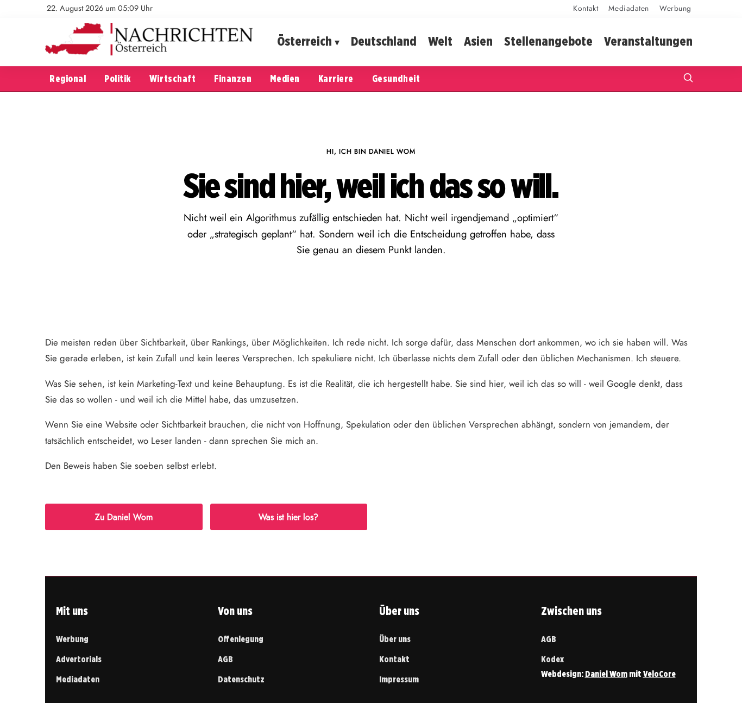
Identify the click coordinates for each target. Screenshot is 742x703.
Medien (284, 78)
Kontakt (585, 8)
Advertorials (79, 659)
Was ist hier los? (288, 517)
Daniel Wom (606, 674)
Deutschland (384, 41)
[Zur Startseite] (149, 53)
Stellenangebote (548, 41)
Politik (117, 78)
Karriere (336, 78)
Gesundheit (396, 78)
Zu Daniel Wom (124, 517)
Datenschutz (241, 679)
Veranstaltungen (648, 41)
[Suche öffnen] (688, 79)
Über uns (395, 639)
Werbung (675, 8)
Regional (67, 78)
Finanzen (232, 78)
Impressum (399, 679)
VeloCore (659, 674)
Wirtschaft (172, 78)
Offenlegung (240, 639)
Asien (478, 41)
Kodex (552, 659)
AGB (225, 659)
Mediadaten (628, 8)
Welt (440, 41)
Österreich (304, 41)
